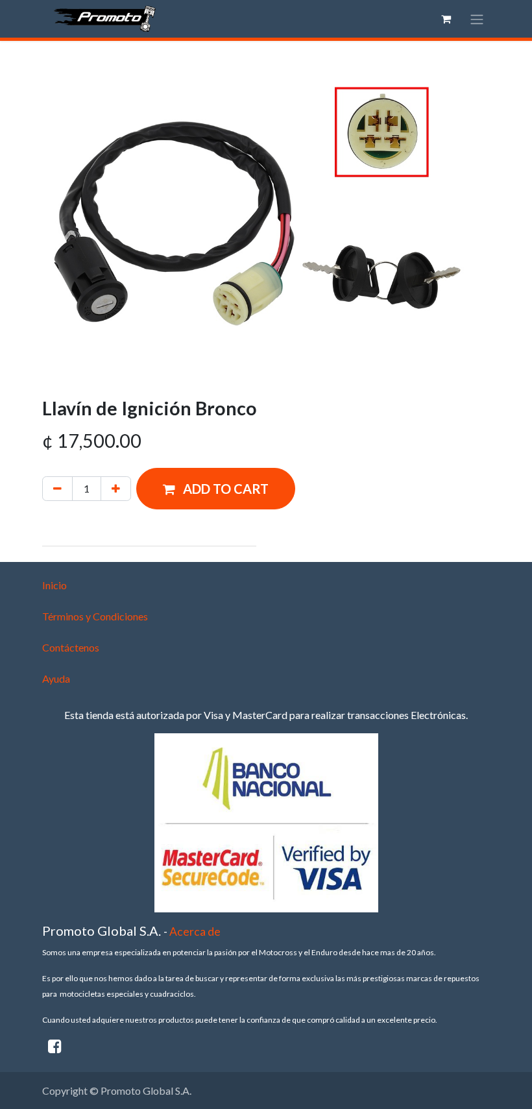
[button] (215, 488)
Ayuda (56, 678)
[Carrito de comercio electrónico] (446, 19)
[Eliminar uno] (57, 488)
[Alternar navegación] (477, 18)
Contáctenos (70, 647)
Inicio (54, 585)
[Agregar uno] (116, 488)
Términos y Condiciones (95, 616)
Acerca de (195, 931)
